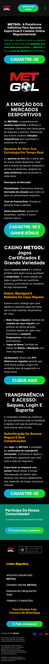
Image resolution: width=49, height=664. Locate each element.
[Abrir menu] (45, 8)
